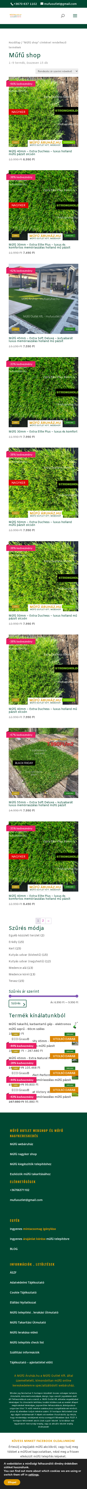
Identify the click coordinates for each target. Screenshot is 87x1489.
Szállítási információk (24, 1352)
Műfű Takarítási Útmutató (28, 1322)
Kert (12, 949)
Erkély (13, 942)
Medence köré (19, 975)
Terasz (13, 981)
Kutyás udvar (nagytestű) (26, 962)
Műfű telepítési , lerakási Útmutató (34, 1312)
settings (33, 1475)
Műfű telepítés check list (27, 1342)
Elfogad (12, 1482)
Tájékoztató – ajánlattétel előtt (31, 1362)
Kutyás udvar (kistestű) (25, 955)
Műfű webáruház (21, 1144)
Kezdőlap (14, 42)
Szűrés (15, 1004)
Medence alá (18, 968)
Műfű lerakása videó (24, 1332)
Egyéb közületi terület (24, 936)
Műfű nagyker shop (23, 1154)
